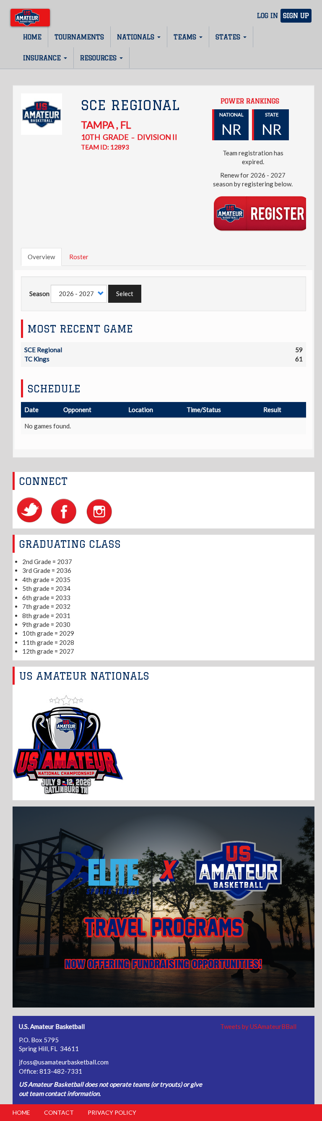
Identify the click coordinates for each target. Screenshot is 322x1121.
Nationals (136, 37)
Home (32, 37)
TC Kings (36, 359)
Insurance (43, 58)
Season (39, 293)
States (229, 37)
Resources (99, 58)
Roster (78, 256)
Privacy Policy (112, 1112)
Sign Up (296, 15)
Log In (267, 15)
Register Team (261, 213)
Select (124, 293)
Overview (41, 256)
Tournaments (79, 37)
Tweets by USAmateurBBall (258, 1026)
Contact (59, 1112)
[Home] (30, 17)
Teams (186, 37)
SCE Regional (43, 349)
